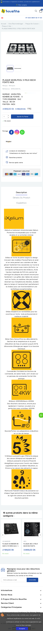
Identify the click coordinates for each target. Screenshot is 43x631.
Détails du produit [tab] (21, 197)
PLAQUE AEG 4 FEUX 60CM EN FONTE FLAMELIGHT (31, 545)
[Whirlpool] (8, 141)
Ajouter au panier (22, 116)
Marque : (5, 86)
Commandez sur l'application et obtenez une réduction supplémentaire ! (21, 1)
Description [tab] (21, 192)
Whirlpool (12, 86)
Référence (6, 89)
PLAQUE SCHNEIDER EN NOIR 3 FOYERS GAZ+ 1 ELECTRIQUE (10, 545)
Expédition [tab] (21, 203)
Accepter (22, 628)
